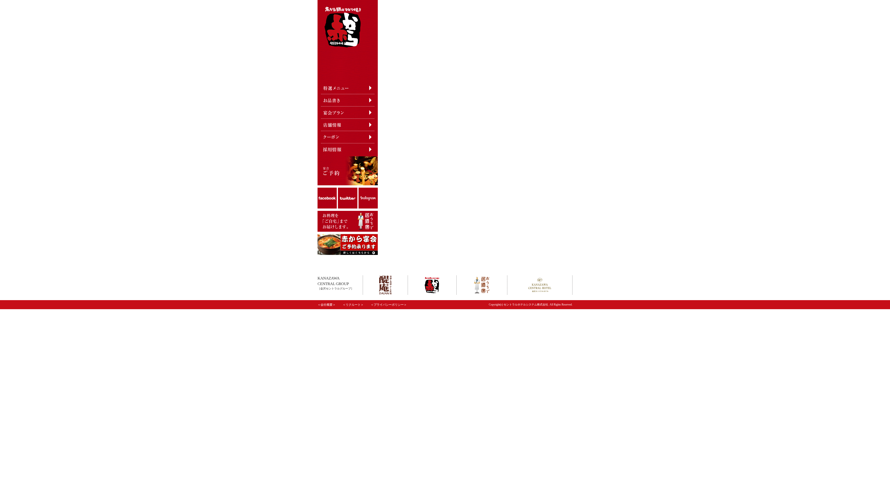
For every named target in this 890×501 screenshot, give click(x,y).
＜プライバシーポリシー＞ (389, 304)
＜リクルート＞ (353, 304)
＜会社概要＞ (327, 304)
